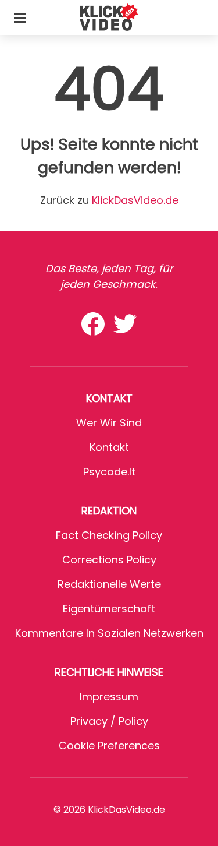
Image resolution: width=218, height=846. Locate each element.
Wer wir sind (109, 422)
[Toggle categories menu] (19, 17)
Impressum (109, 696)
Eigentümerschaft (109, 608)
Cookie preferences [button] (109, 745)
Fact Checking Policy (109, 535)
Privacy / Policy (109, 721)
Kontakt (109, 447)
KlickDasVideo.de (135, 200)
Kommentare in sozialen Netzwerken (109, 633)
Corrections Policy (109, 559)
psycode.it (109, 471)
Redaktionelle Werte (109, 584)
